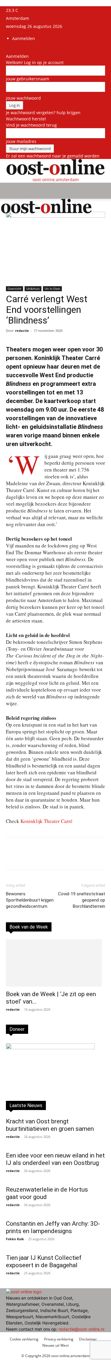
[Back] (7, 50)
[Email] (58, 858)
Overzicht (14, 288)
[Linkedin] (44, 858)
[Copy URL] (71, 858)
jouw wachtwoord (23, 98)
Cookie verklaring (24, 1339)
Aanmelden (23, 38)
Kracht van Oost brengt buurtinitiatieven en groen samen (50, 1125)
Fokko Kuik (15, 1239)
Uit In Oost (52, 288)
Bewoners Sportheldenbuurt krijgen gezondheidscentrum (30, 900)
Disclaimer (88, 1339)
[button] (10, 191)
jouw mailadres (21, 141)
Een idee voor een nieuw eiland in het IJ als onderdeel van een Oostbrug (55, 1159)
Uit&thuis (33, 288)
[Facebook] (30, 858)
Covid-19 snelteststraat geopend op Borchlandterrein (81, 900)
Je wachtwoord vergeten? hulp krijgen (43, 112)
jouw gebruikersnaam (27, 79)
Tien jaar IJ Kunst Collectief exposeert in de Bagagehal (43, 1261)
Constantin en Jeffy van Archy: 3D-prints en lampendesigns (53, 1227)
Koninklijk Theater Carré (46, 821)
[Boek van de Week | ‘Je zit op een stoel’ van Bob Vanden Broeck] (55, 963)
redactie (22, 330)
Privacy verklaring (58, 1339)
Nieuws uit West (55, 1345)
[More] (85, 858)
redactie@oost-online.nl (81, 1329)
